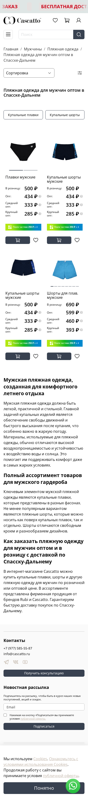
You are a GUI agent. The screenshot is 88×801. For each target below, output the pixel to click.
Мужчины (33, 49)
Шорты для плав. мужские (62, 295)
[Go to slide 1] (16, 168)
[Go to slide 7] (73, 284)
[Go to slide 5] (66, 284)
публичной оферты (60, 775)
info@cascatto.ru (17, 654)
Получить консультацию (44, 673)
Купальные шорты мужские (64, 179)
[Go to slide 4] (63, 284)
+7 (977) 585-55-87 (18, 648)
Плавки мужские (20, 177)
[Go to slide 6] (70, 284)
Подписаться (44, 726)
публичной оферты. (33, 718)
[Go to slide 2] (30, 168)
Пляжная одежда (62, 49)
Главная (11, 49)
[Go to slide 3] (59, 284)
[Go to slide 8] (77, 284)
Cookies (40, 758)
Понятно (44, 788)
